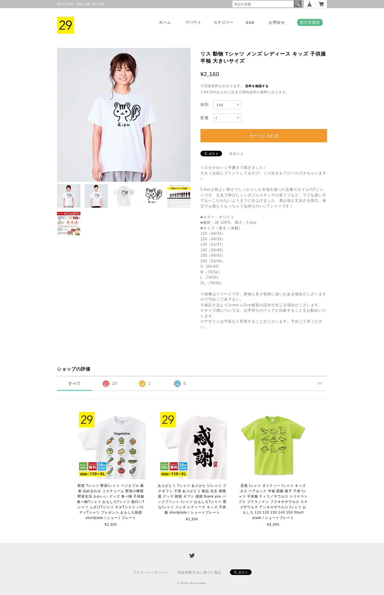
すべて (74, 383)
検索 (298, 4)
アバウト (194, 22)
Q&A (250, 22)
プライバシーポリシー (151, 572)
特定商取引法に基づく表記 (200, 572)
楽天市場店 (310, 22)
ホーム (165, 22)
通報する (236, 154)
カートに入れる (264, 135)
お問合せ (277, 22)
